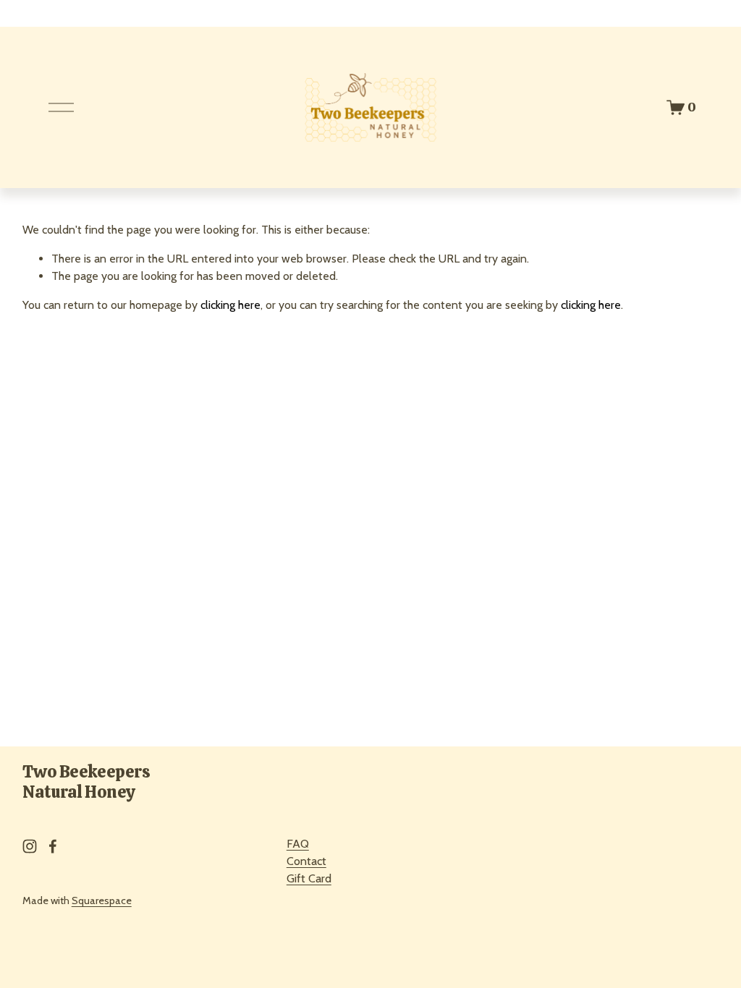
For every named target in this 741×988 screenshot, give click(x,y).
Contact (306, 861)
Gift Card (309, 878)
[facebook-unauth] (53, 846)
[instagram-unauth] (29, 846)
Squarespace (102, 900)
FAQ (298, 844)
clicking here (230, 305)
